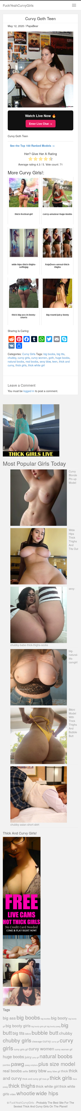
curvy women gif (63, 1049)
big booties (45, 1018)
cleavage (37, 1041)
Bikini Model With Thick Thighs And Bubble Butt (73, 723)
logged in (28, 391)
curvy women (39, 358)
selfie (25, 1071)
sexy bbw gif (53, 1071)
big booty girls (18, 1025)
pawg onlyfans (31, 1064)
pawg (17, 1063)
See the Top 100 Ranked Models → (32, 145)
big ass (9, 1018)
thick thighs (21, 1085)
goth (51, 358)
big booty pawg (53, 1026)
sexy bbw (45, 361)
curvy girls (24, 358)
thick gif (45, 1079)
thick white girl (36, 365)
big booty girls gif (38, 1026)
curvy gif (55, 1041)
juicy (28, 1056)
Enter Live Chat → (40, 123)
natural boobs (16, 361)
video (13, 1094)
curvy (47, 1041)
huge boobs (62, 358)
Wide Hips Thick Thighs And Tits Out (73, 539)
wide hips (47, 1093)
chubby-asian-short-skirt (24, 824)
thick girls (21, 365)
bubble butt (45, 1032)
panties (6, 1064)
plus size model (56, 1063)
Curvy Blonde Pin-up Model (73, 476)
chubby (12, 358)
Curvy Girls (28, 354)
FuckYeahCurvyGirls (18, 5)
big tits (60, 354)
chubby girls (17, 1040)
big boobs (49, 354)
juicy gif (35, 1057)
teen (54, 361)
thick (64, 1071)
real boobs (32, 361)
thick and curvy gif (32, 1079)
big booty (59, 1018)
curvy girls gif (21, 1049)
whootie (25, 1093)
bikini (28, 1033)
